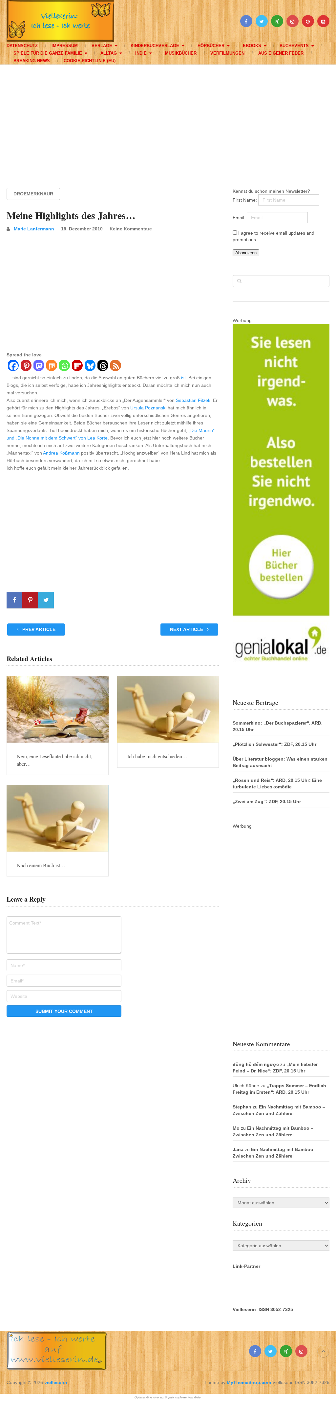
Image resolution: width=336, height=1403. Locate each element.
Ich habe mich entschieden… (157, 756)
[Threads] (102, 366)
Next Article (187, 629)
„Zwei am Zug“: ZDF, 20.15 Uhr (267, 801)
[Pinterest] (26, 366)
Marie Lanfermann (34, 228)
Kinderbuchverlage (155, 45)
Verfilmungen (227, 53)
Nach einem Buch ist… (41, 865)
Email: (240, 217)
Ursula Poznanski (148, 407)
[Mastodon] (38, 366)
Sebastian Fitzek (193, 400)
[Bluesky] (89, 366)
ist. (184, 377)
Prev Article (38, 629)
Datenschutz (22, 45)
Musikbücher (181, 53)
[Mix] (51, 366)
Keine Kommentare (131, 228)
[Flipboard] (77, 366)
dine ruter (152, 1397)
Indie (141, 53)
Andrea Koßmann (61, 453)
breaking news (31, 60)
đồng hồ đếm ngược (256, 1064)
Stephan (242, 1106)
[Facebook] (13, 366)
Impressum (65, 45)
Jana (238, 1149)
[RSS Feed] (115, 366)
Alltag (108, 53)
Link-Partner (246, 1266)
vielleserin (55, 1382)
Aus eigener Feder (281, 53)
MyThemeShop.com (249, 1382)
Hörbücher (211, 45)
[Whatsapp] (64, 366)
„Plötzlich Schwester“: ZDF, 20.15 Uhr (274, 744)
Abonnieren (246, 252)
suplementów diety (187, 1397)
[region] (168, 120)
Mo (236, 1128)
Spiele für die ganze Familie (47, 53)
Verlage (102, 45)
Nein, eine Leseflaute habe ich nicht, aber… (54, 760)
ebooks (252, 45)
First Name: (245, 200)
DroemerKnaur (33, 193)
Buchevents (294, 45)
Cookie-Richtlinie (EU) (90, 60)
